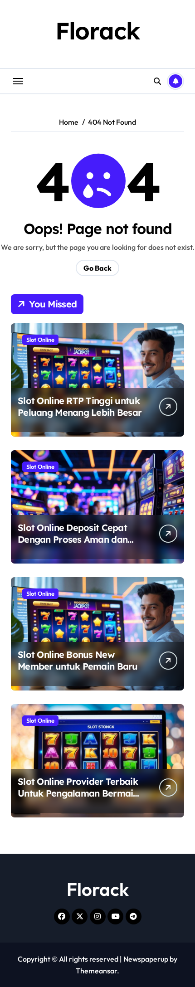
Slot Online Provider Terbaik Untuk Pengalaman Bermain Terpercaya (78, 793)
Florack (97, 30)
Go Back (97, 267)
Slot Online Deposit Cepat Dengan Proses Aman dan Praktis (72, 539)
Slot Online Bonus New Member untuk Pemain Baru (78, 660)
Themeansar (96, 970)
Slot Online (40, 339)
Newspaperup (145, 958)
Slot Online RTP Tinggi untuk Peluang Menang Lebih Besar (79, 406)
